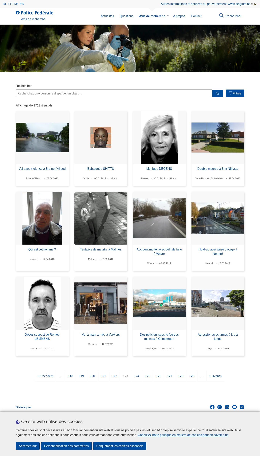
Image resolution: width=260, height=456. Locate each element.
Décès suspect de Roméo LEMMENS (42, 336)
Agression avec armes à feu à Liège (218, 336)
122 (114, 378)
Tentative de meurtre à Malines (100, 249)
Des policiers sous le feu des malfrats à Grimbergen (159, 336)
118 (70, 378)
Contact (196, 16)
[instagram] (219, 407)
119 (81, 378)
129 (191, 378)
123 (125, 378)
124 (136, 378)
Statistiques (24, 407)
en (22, 4)
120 (92, 378)
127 (169, 378)
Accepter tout (28, 446)
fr (10, 4)
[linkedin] (227, 407)
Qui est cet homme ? (42, 249)
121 (103, 378)
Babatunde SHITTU (100, 168)
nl (5, 4)
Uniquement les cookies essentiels (119, 446)
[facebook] (212, 407)
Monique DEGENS (159, 168)
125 (147, 378)
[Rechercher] (217, 94)
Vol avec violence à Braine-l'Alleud (42, 168)
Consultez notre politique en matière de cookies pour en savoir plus (183, 435)
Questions (126, 16)
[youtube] (234, 407)
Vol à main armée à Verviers (101, 334)
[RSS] (242, 407)
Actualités (107, 16)
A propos (179, 16)
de (16, 4)
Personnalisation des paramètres (66, 446)
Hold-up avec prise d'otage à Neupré (218, 251)
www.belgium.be (239, 4)
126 (158, 378)
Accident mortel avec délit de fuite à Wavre (159, 251)
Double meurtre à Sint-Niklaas (217, 168)
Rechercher (24, 85)
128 (180, 378)
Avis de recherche (152, 16)
